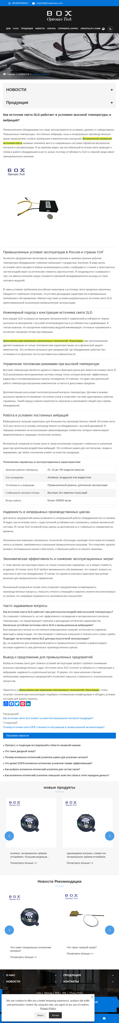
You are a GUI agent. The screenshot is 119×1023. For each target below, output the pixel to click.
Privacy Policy (76, 993)
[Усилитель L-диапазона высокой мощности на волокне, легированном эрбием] (88, 823)
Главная (11, 74)
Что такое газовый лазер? (25, 947)
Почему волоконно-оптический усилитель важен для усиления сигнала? (46, 757)
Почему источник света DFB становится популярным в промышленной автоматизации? (54, 727)
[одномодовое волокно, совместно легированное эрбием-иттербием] (31, 823)
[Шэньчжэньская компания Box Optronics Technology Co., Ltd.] (59, 16)
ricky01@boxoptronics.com (49, 3)
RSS (57, 993)
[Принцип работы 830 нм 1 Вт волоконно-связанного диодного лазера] (88, 917)
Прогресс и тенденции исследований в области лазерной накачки (43, 745)
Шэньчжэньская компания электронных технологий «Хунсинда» (43, 341)
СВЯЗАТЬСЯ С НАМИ (91, 28)
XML (64, 993)
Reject (40, 1015)
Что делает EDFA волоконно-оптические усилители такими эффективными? (48, 763)
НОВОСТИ (40, 28)
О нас (16, 28)
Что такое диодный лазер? (20, 751)
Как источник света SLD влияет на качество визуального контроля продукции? (48, 718)
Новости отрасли (41, 74)
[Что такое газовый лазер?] (31, 917)
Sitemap (48, 993)
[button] (9, 836)
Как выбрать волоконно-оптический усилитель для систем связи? (42, 769)
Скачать (51, 28)
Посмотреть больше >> (23, 863)
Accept (55, 1015)
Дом (8, 28)
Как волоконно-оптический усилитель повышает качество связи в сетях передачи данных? (57, 775)
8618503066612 (20, 3)
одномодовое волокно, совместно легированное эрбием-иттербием (30, 855)
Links (38, 993)
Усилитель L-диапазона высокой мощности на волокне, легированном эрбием (85, 855)
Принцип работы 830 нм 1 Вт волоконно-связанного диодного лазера (85, 949)
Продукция (27, 28)
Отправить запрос (68, 28)
